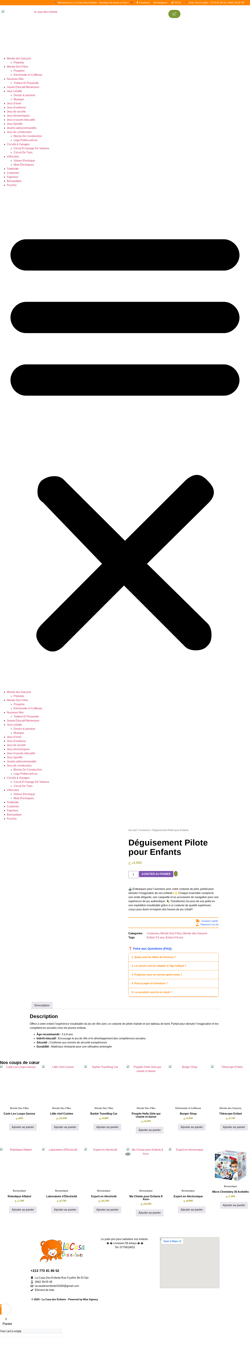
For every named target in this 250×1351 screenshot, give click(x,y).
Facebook (109, 2)
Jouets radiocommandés (21, 127)
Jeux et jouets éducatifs (21, 119)
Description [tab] (42, 1005)
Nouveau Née (15, 78)
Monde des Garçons (19, 58)
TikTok (142, 2)
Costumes (13, 172)
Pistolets (19, 62)
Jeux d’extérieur (16, 107)
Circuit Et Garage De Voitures (31, 148)
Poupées (19, 70)
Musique (19, 99)
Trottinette (13, 168)
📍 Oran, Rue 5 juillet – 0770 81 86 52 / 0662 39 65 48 (179, 2)
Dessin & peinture (24, 95)
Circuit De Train (23, 152)
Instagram (127, 2)
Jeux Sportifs (14, 123)
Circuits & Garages (18, 144)
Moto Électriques (24, 164)
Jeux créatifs (14, 91)
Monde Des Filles (17, 66)
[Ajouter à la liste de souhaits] (176, 873)
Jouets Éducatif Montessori (23, 87)
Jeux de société (16, 111)
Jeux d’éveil (14, 103)
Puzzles (11, 185)
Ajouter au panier (156, 874)
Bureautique (14, 181)
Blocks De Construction (28, 136)
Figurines (12, 176)
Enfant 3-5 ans (155, 937)
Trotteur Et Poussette (26, 83)
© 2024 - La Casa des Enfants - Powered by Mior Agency (64, 1299)
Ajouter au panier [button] (23, 1127)
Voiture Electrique (24, 160)
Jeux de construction (19, 132)
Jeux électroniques (18, 115)
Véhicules (13, 156)
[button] (125, 438)
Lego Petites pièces (25, 140)
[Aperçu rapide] (7, 1127)
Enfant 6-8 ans (174, 937)
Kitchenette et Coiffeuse (28, 74)
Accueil (132, 830)
